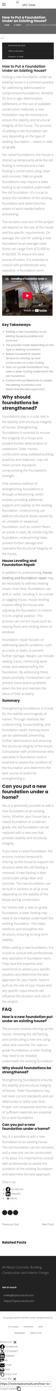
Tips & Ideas (13, 1327)
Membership (20, 1333)
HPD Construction (16, 51)
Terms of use (35, 1333)
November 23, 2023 (16, 45)
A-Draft (18, 25)
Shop (40, 1327)
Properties (28, 1327)
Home (7, 25)
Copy (8, 1388)
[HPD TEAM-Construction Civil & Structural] (28, 4)
